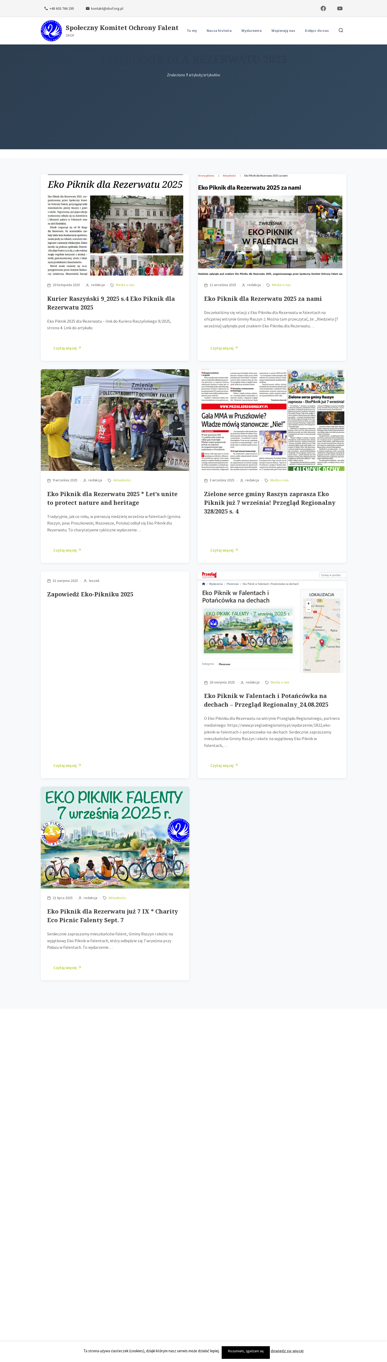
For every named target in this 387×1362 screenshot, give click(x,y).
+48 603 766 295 (61, 8)
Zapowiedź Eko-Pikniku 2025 (90, 594)
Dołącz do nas (317, 30)
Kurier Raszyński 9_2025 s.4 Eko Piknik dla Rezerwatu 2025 (111, 303)
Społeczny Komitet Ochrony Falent (122, 28)
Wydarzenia (251, 30)
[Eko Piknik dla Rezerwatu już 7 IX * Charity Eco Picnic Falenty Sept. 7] (115, 793)
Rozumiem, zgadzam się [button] (246, 1351)
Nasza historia (219, 30)
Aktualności (122, 480)
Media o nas (125, 284)
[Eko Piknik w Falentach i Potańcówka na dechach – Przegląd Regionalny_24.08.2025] (272, 577)
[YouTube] (340, 8)
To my (192, 30)
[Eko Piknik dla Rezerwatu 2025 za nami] (272, 180)
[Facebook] (323, 8)
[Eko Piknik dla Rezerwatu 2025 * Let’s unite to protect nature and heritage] (115, 375)
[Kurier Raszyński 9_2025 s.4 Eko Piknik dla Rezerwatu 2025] (115, 180)
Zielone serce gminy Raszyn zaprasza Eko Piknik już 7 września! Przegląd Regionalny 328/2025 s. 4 (269, 502)
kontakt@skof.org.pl (107, 8)
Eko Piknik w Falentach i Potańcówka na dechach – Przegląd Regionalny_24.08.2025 (266, 700)
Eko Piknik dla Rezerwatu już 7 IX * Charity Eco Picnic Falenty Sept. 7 (112, 915)
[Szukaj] (341, 30)
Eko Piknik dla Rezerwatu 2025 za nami (263, 298)
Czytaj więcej (65, 348)
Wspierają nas (283, 30)
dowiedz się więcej (287, 1350)
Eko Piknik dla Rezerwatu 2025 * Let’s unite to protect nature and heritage (112, 498)
